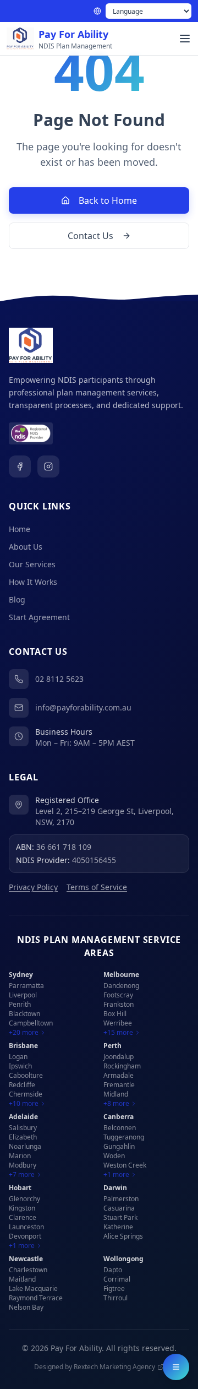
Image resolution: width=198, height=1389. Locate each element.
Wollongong (123, 1258)
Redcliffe (22, 1085)
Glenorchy (24, 1199)
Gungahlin (119, 1146)
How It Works (33, 582)
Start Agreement (39, 617)
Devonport (25, 1236)
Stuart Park (120, 1217)
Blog (17, 599)
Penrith (20, 1004)
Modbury (22, 1165)
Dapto (112, 1270)
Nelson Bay (26, 1307)
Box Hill (115, 1014)
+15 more (118, 1032)
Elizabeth (23, 1137)
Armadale (118, 1075)
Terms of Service (97, 887)
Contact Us (90, 236)
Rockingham (122, 1066)
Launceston (26, 1227)
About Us (25, 546)
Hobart (20, 1187)
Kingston (22, 1208)
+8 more (116, 1103)
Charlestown (28, 1270)
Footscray (118, 995)
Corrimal (116, 1279)
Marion (20, 1156)
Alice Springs (123, 1236)
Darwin (115, 1187)
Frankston (118, 1004)
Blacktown (24, 1014)
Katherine (118, 1227)
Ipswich (20, 1066)
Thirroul (115, 1298)
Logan (18, 1056)
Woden (114, 1156)
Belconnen (119, 1128)
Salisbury (23, 1128)
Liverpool (23, 995)
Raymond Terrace (36, 1298)
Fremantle (119, 1085)
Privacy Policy (33, 887)
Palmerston (121, 1199)
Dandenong (121, 985)
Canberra (118, 1116)
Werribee (117, 1023)
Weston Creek (124, 1165)
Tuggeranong (123, 1137)
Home (19, 529)
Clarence (22, 1217)
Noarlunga (25, 1146)
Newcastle (26, 1258)
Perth (112, 1045)
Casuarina (119, 1208)
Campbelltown (31, 1023)
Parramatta (26, 985)
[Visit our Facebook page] (20, 466)
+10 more (23, 1103)
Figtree (114, 1288)
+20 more (23, 1032)
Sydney (21, 974)
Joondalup (118, 1056)
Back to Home (108, 200)
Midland (115, 1094)
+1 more (116, 1174)
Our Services (32, 564)
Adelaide (23, 1116)
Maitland (22, 1279)
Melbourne (121, 974)
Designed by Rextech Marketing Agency (94, 1367)
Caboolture (26, 1075)
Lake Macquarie (33, 1288)
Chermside (25, 1094)
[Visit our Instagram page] (48, 466)
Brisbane (23, 1045)
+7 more (22, 1174)
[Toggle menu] (184, 38)
